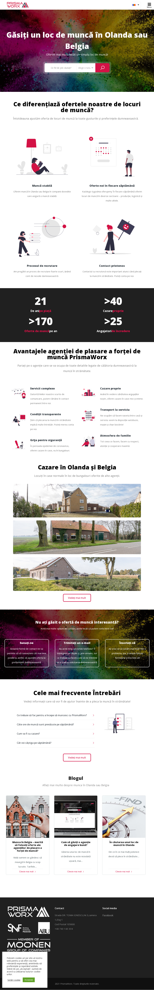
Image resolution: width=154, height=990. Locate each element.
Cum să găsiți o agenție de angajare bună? (75, 844)
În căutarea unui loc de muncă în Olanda (123, 844)
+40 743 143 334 (64, 928)
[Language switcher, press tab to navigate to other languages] (136, 5)
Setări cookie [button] (14, 980)
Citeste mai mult (26, 871)
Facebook (107, 915)
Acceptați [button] (29, 979)
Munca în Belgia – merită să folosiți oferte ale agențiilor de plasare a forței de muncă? (27, 847)
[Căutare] (102, 67)
